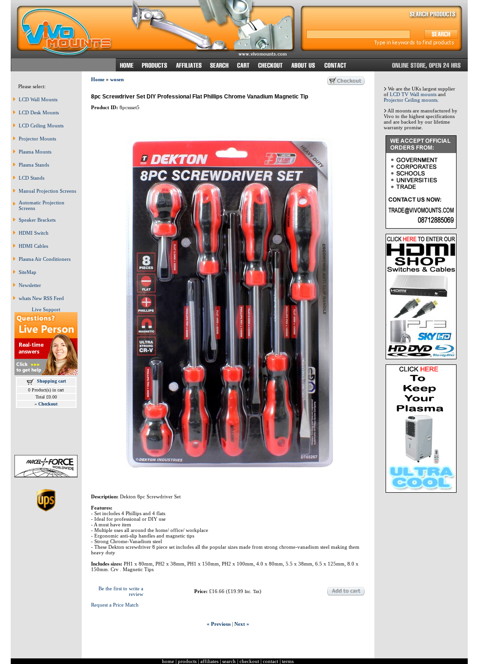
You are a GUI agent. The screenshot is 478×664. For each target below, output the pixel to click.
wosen (117, 79)
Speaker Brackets (37, 220)
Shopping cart (51, 381)
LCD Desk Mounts (39, 112)
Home (98, 79)
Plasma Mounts (35, 151)
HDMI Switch (34, 233)
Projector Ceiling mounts (410, 100)
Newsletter (30, 285)
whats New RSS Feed (41, 298)
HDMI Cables (33, 246)
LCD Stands (31, 178)
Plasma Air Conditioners (44, 259)
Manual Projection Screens (47, 191)
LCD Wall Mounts (38, 99)
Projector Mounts (37, 138)
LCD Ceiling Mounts (41, 125)
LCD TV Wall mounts (413, 94)
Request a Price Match (115, 605)
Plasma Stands (34, 165)
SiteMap (27, 272)
